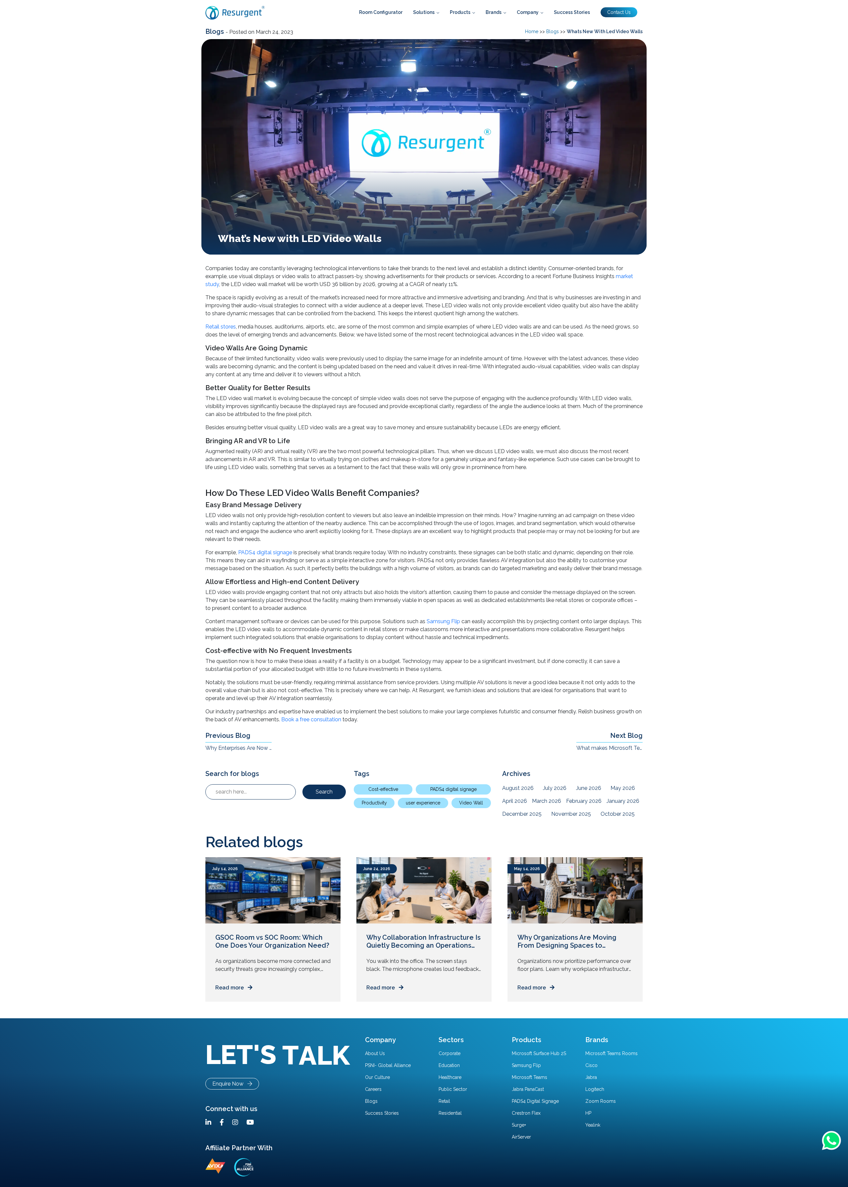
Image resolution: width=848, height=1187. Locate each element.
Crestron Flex (526, 1113)
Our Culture (377, 1077)
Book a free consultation (311, 719)
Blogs (215, 31)
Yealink (592, 1125)
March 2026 (546, 801)
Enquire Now (229, 1084)
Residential (450, 1113)
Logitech (594, 1089)
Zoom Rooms (600, 1101)
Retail (444, 1101)
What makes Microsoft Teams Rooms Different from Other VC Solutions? (609, 748)
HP (588, 1113)
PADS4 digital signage (265, 552)
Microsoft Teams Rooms (611, 1053)
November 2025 (571, 814)
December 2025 (522, 814)
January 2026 (623, 801)
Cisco (591, 1065)
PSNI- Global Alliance (388, 1065)
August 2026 (518, 788)
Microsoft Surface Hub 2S (539, 1053)
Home (531, 31)
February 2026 (584, 801)
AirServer (521, 1137)
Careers (373, 1089)
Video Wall (471, 802)
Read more (231, 987)
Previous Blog (227, 736)
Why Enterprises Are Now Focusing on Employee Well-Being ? (238, 748)
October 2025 (618, 814)
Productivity (374, 802)
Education (449, 1065)
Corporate (449, 1053)
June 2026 (588, 788)
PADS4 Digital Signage (535, 1101)
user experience (423, 802)
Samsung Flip (443, 621)
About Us (375, 1053)
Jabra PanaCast (528, 1089)
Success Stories (382, 1113)
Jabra (591, 1077)
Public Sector (453, 1089)
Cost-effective (383, 789)
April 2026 (514, 801)
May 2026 (622, 788)
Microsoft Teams (529, 1077)
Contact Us (619, 12)
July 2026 (554, 788)
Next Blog (626, 736)
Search (324, 792)
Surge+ (519, 1125)
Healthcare (450, 1077)
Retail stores (220, 327)
